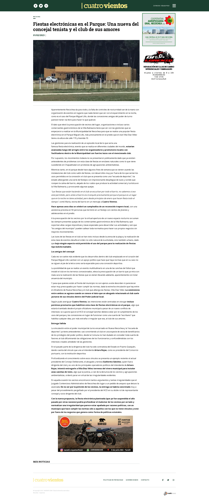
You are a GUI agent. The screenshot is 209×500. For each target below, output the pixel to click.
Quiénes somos (132, 480)
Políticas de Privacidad (113, 480)
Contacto (145, 480)
